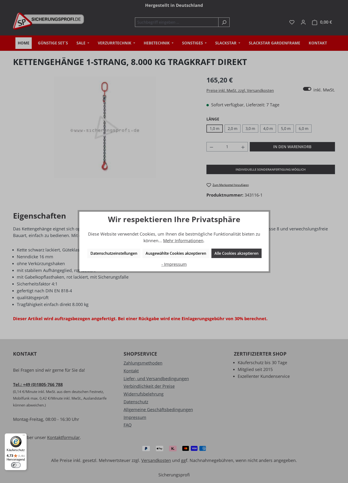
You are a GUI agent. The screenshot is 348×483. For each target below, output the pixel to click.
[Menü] (24, 436)
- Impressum (174, 264)
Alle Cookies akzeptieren (236, 253)
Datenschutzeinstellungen (113, 253)
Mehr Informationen (183, 240)
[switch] (16, 465)
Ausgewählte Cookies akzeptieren (176, 253)
